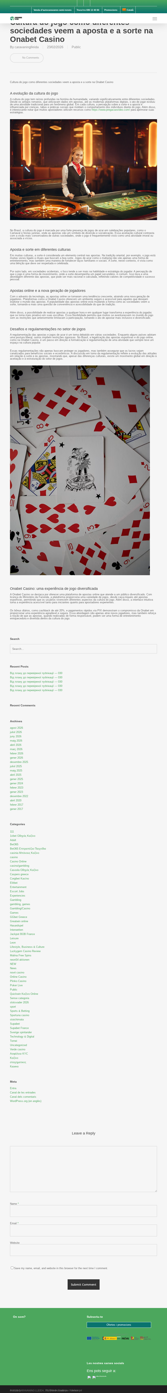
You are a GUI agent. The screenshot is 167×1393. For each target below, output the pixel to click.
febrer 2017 (16, 804)
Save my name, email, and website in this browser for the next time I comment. (61, 1268)
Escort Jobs (17, 891)
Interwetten (16, 929)
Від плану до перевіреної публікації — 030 (36, 673)
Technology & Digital (22, 1036)
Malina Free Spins (20, 955)
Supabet (15, 1023)
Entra (13, 1088)
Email (14, 1223)
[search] (147, 18)
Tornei (13, 1041)
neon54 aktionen (19, 959)
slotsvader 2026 (19, 1002)
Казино (14, 1066)
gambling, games (20, 904)
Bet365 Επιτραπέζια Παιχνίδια (28, 848)
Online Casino (18, 976)
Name (14, 1203)
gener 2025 (16, 779)
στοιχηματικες (18, 1062)
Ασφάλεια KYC (19, 1053)
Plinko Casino (18, 981)
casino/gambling (19, 865)
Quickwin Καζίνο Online (24, 994)
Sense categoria (19, 998)
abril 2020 (15, 800)
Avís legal (76, 1390)
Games (14, 912)
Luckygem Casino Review (25, 951)
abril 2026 (15, 745)
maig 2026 (16, 740)
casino (14, 857)
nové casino (17, 972)
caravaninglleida (27, 47)
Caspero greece (19, 874)
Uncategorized (18, 1045)
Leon (13, 942)
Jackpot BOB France (22, 934)
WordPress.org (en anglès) (25, 1101)
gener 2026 (16, 757)
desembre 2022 (19, 796)
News (13, 968)
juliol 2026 (16, 732)
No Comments (30, 57)
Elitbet (14, 882)
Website (15, 1242)
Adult (13, 840)
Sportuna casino (19, 1015)
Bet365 (14, 844)
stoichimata (17, 1019)
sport (13, 1006)
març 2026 (16, 749)
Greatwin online (19, 921)
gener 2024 (16, 783)
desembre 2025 (19, 762)
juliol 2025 (16, 766)
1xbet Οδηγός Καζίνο (22, 835)
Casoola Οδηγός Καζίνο (24, 870)
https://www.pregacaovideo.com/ (111, 109)
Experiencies (17, 895)
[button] (155, 18)
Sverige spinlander (21, 1032)
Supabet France (19, 1028)
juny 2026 (15, 736)
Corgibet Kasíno (19, 878)
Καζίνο (14, 1058)
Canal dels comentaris (23, 1096)
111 (12, 831)
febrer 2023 (16, 787)
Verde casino (17, 1049)
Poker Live (16, 985)
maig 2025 (16, 770)
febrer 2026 (16, 753)
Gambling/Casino (20, 908)
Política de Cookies (56, 1390)
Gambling (15, 900)
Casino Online (18, 861)
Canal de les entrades (23, 1092)
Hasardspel (16, 925)
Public (76, 47)
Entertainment (18, 887)
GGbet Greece (18, 917)
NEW (13, 964)
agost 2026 (16, 727)
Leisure (14, 938)
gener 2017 (16, 809)
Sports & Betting (20, 1011)
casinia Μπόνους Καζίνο (24, 853)
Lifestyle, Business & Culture (27, 947)
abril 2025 (15, 774)
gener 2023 (16, 792)
